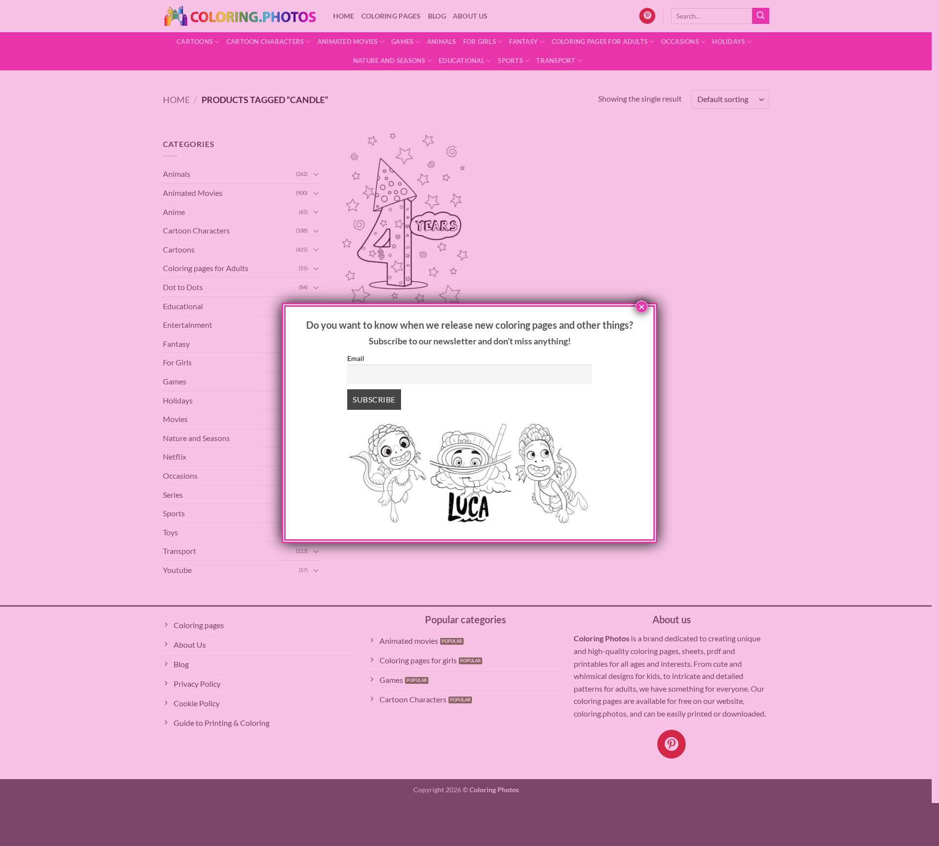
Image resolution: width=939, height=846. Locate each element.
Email (355, 358)
